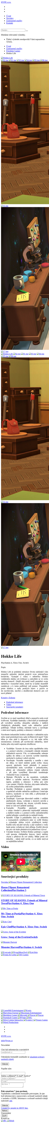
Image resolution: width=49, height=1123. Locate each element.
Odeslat (5, 1064)
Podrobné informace (14, 702)
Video (8, 704)
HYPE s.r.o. (6, 2)
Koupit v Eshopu (8, 698)
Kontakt (9, 23)
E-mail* (20, 1076)
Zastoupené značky (14, 21)
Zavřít (4, 1116)
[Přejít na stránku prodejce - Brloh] (10, 1121)
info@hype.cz (7, 1040)
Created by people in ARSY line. (14, 1108)
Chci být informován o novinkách (15, 1049)
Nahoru (4, 1111)
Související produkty (14, 707)
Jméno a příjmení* (8, 1076)
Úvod (8, 16)
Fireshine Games (13, 51)
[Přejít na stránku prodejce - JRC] (4, 1121)
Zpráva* (27, 1076)
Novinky (10, 18)
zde (10, 1101)
